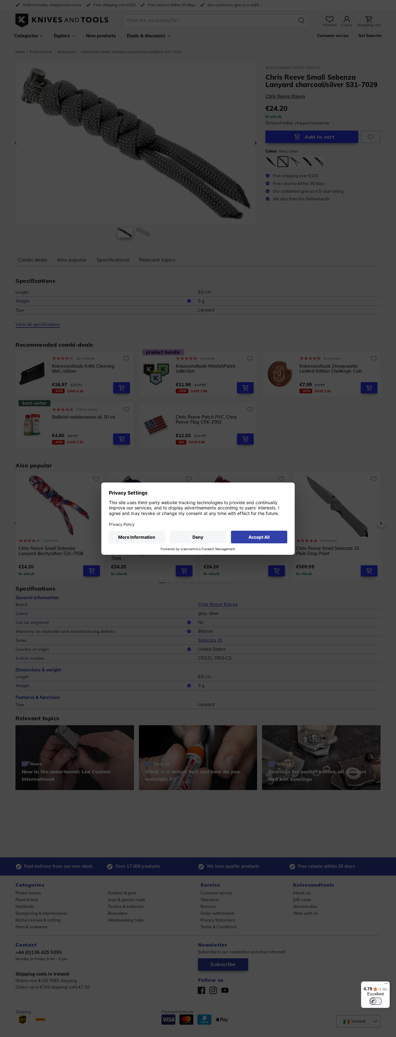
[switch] (375, 1001)
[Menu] (386, 985)
